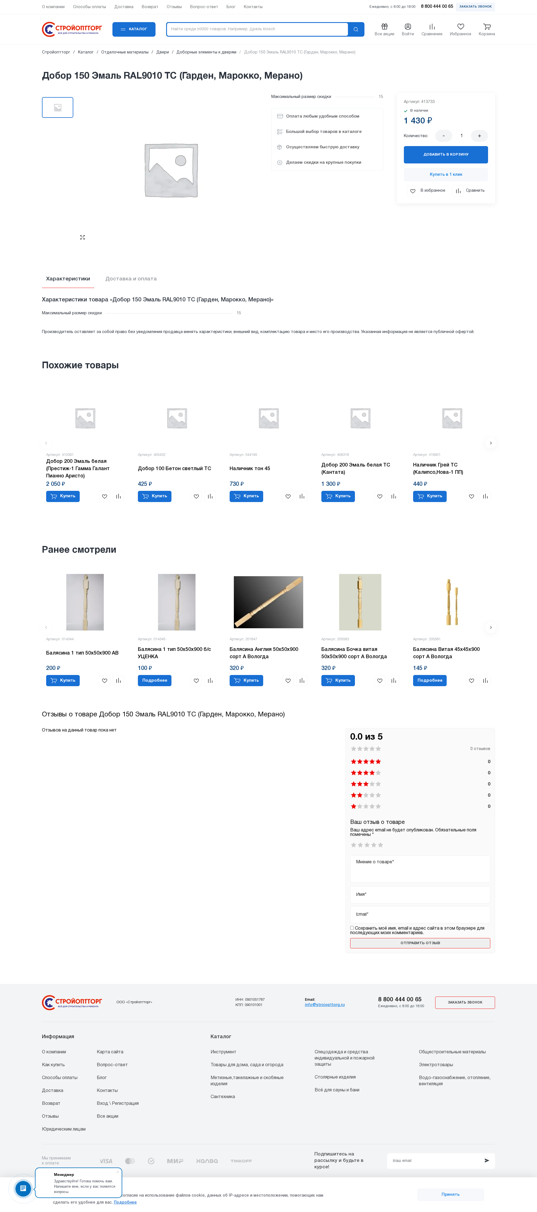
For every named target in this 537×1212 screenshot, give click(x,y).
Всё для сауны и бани (337, 1090)
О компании (54, 1052)
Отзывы (50, 1117)
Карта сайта (110, 1052)
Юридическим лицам (64, 1129)
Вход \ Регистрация (118, 1104)
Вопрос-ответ (112, 1065)
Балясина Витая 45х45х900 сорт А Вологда (446, 653)
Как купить (53, 1065)
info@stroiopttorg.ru (325, 1005)
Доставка (52, 1091)
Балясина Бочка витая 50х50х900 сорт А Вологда (354, 653)
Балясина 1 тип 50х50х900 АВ (82, 653)
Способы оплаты (59, 1078)
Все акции (107, 1117)
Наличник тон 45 (250, 468)
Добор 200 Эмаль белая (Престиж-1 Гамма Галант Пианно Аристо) (78, 468)
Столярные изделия (335, 1077)
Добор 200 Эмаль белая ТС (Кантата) (355, 469)
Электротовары (436, 1065)
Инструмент (223, 1052)
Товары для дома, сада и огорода (247, 1065)
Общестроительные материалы (452, 1052)
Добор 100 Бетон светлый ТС (174, 468)
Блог (102, 1078)
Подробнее (125, 1202)
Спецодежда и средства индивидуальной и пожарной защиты (345, 1058)
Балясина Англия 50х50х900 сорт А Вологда (264, 653)
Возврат (51, 1104)
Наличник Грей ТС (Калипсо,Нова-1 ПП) (438, 469)
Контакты (107, 1091)
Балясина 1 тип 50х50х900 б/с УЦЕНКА (174, 653)
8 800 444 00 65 (400, 999)
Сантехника (223, 1097)
